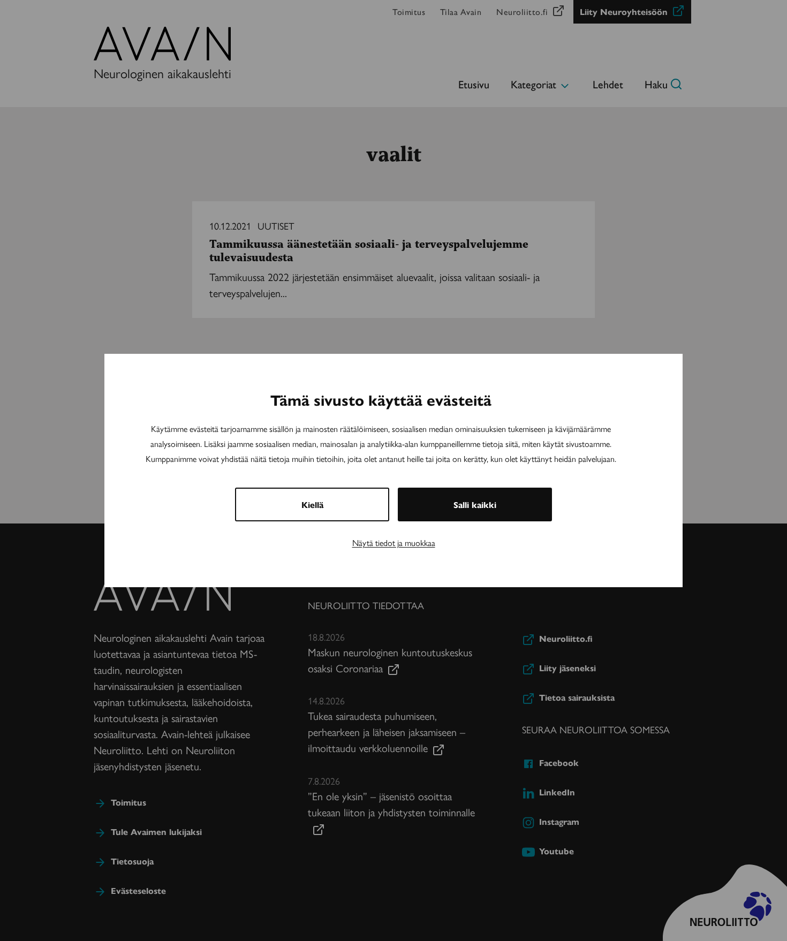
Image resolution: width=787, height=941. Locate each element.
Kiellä (312, 504)
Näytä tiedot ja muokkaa (393, 542)
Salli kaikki (474, 504)
